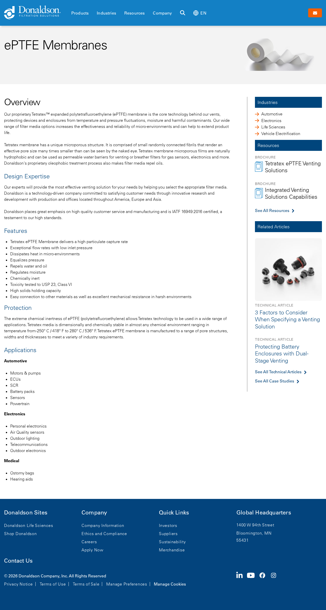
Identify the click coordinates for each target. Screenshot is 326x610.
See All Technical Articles (278, 371)
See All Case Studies (274, 380)
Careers (89, 542)
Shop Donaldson (20, 534)
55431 (242, 540)
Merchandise (172, 550)
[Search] (182, 13)
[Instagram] (275, 579)
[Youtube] (253, 579)
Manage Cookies (170, 584)
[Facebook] (264, 579)
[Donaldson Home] (35, 13)
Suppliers (168, 534)
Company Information (103, 525)
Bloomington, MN (253, 533)
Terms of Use (53, 584)
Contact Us (18, 560)
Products (80, 13)
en (203, 13)
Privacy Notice (18, 584)
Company (162, 13)
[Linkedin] (241, 579)
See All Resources (272, 210)
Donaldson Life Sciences (28, 525)
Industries (106, 13)
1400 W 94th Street (255, 524)
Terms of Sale (86, 584)
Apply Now (92, 550)
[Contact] (315, 12)
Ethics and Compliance (104, 534)
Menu (72, 4)
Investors (168, 525)
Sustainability (172, 542)
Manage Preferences (126, 584)
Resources (134, 13)
